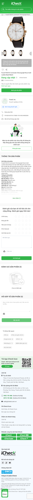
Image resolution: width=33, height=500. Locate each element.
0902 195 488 (8, 395)
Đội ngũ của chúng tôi (8, 412)
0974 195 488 (8, 398)
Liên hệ (3, 419)
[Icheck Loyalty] (24, 438)
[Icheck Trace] (8, 438)
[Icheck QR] (24, 435)
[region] (16, 32)
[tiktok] (6, 462)
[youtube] (9, 462)
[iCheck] (8, 435)
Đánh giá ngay (5, 86)
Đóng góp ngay (16, 148)
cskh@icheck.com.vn (10, 401)
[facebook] (2, 462)
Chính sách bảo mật (7, 422)
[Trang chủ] (16, 3)
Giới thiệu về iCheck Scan (9, 409)
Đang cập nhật (9, 112)
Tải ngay (7, 366)
